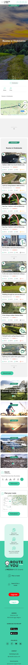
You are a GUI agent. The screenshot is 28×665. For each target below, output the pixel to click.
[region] (14, 107)
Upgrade (14, 594)
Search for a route (15, 584)
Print (11, 90)
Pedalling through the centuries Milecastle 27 (14, 294)
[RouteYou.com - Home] (7, 2)
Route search (14, 483)
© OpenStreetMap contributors (22, 114)
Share (4, 90)
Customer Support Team (14, 663)
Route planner (14, 514)
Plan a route (16, 576)
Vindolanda (15, 83)
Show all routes (7, 373)
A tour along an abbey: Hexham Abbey (12, 315)
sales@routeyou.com (14, 656)
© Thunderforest (14, 114)
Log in (14, 602)
